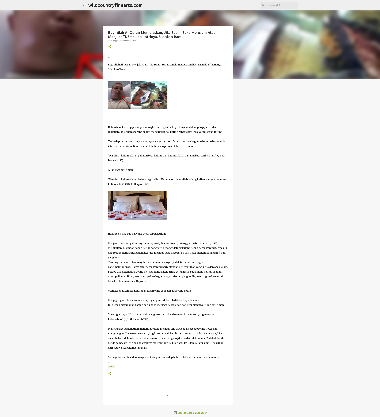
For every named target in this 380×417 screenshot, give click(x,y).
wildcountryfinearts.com (115, 5)
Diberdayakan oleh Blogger (192, 413)
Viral (111, 366)
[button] (110, 47)
